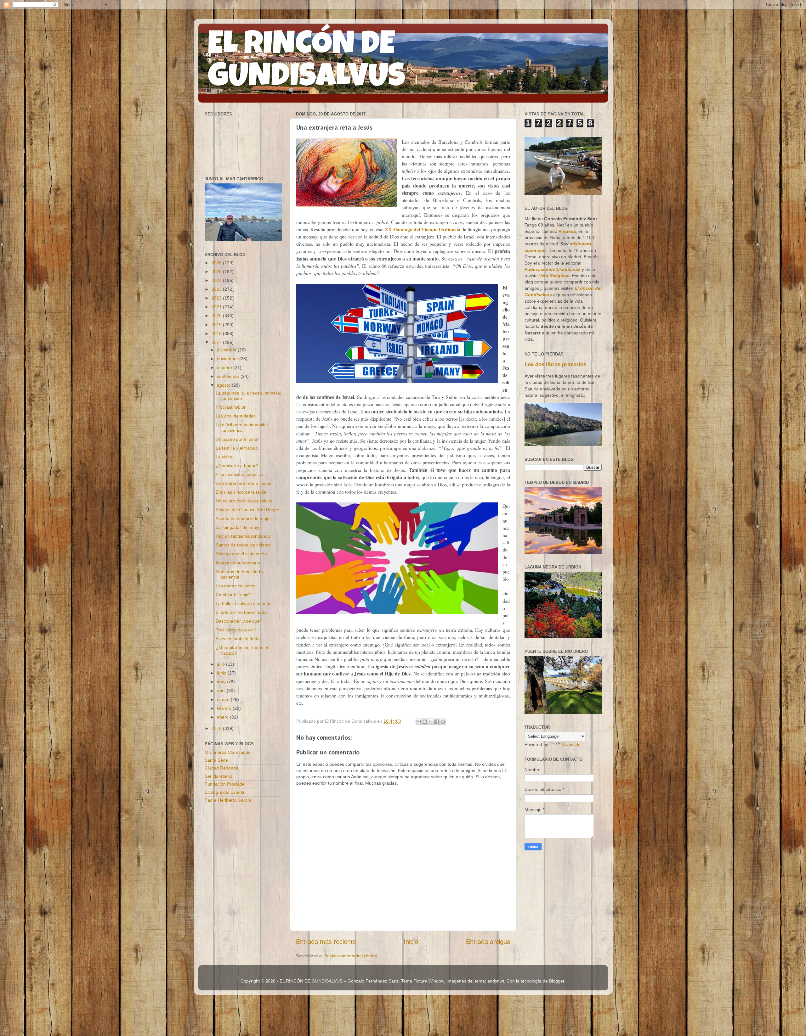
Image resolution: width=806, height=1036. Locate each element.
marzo (224, 699)
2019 (217, 324)
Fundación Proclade (225, 784)
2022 (217, 297)
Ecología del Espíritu (225, 792)
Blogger (556, 980)
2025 (217, 271)
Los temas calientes (235, 585)
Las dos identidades (236, 415)
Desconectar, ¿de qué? (239, 621)
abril (222, 690)
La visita (224, 456)
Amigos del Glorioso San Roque (247, 509)
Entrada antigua (488, 941)
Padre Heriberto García (228, 800)
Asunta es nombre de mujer (243, 518)
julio (221, 664)
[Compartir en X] (431, 722)
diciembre (227, 349)
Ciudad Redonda (221, 767)
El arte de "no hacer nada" (242, 612)
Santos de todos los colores (243, 544)
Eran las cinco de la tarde (241, 492)
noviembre (228, 358)
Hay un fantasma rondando (243, 536)
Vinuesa (567, 231)
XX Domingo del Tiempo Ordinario (422, 229)
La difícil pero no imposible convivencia (242, 427)
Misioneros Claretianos (227, 752)
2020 (217, 315)
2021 (217, 306)
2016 (217, 728)
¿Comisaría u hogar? (237, 465)
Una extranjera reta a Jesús (243, 483)
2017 (217, 342)
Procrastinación (231, 407)
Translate (571, 744)
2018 (217, 333)
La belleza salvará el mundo (244, 603)
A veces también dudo (238, 638)
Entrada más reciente (326, 941)
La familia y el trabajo (237, 448)
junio (222, 672)
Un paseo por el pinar (237, 439)
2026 (217, 262)
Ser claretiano (218, 776)
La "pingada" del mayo (238, 527)
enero (223, 717)
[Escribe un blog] (425, 722)
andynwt (495, 980)
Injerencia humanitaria (238, 562)
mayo (223, 681)
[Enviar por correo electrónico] (419, 722)
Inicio (411, 941)
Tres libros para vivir (236, 629)
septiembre (229, 376)
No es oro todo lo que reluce (244, 500)
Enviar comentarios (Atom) (350, 955)
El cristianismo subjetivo (239, 474)
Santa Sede (216, 760)
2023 (217, 289)
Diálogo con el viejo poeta (241, 553)
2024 (217, 280)
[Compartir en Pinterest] (443, 722)
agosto (224, 385)
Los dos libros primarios (555, 364)
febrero (225, 708)
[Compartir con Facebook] (437, 722)
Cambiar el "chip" (233, 594)
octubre (225, 367)
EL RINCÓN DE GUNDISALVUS (306, 63)
